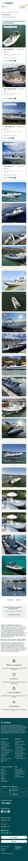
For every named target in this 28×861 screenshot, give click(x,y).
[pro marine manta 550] (14, 586)
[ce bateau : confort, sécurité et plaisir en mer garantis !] (14, 366)
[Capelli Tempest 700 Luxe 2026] (14, 301)
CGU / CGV (3, 848)
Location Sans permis (20, 753)
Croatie (3, 777)
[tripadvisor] (5, 830)
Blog (2, 761)
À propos (3, 741)
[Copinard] (14, 407)
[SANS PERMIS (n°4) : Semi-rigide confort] (14, 500)
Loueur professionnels (6, 750)
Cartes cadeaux (5, 752)
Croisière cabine (19, 755)
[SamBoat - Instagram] (5, 811)
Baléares (3, 778)
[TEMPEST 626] (14, 280)
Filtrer (23, 6)
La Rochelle (4, 774)
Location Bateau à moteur (19, 742)
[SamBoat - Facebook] (2, 811)
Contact (17, 775)
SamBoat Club (4, 754)
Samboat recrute (5, 743)
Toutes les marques (20, 758)
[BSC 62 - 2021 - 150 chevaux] (14, 455)
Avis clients (4, 755)
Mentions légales (5, 846)
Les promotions (19, 756)
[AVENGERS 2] (14, 258)
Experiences (4, 760)
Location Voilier (19, 747)
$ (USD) (13, 841)
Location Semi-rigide (20, 744)
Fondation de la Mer (6, 758)
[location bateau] (7, 3)
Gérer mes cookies (20, 776)
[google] (4, 824)
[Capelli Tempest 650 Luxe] (14, 478)
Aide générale (18, 769)
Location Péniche (19, 752)
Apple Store (15, 790)
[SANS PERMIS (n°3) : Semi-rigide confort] (14, 522)
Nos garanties (4, 744)
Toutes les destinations (4, 781)
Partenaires (18, 848)
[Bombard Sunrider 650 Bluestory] (14, 344)
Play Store (15, 794)
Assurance (3, 747)
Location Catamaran (20, 748)
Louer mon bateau (5, 746)
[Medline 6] (14, 192)
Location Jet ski (19, 750)
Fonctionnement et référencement (20, 771)
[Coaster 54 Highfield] (14, 544)
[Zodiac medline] (14, 235)
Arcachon (3, 770)
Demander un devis (14, 614)
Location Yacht (19, 745)
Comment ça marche (20, 773)
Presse (2, 757)
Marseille (3, 769)
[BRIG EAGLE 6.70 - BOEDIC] (14, 565)
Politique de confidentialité (18, 847)
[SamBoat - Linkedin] (8, 811)
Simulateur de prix (5, 749)
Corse (2, 775)
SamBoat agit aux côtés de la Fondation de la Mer (14, 648)
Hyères (2, 772)
